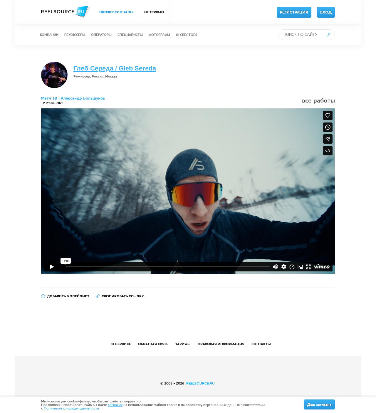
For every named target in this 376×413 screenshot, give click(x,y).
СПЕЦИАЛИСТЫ (130, 35)
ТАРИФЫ (183, 344)
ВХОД (326, 12)
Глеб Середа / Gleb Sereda (114, 68)
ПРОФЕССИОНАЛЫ (116, 12)
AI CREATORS (186, 35)
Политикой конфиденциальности (71, 408)
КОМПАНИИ (49, 35)
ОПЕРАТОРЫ (101, 35)
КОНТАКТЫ (261, 344)
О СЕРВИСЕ (121, 344)
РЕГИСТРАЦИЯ (294, 12)
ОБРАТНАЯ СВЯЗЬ (153, 344)
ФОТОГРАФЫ (159, 35)
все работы (318, 100)
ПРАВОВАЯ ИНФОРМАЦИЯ (221, 344)
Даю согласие (319, 404)
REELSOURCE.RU (200, 383)
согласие (115, 404)
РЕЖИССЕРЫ (74, 35)
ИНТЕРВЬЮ (154, 12)
